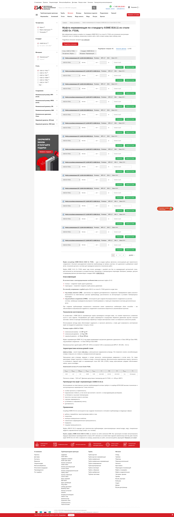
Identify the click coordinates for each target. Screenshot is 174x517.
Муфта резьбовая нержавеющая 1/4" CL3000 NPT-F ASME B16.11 (82, 123)
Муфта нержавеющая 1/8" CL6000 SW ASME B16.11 (79, 84)
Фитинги (70, 13)
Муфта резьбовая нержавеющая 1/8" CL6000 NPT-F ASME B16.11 (82, 97)
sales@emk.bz (121, 8)
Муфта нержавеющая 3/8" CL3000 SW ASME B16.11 (79, 175)
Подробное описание (70, 44)
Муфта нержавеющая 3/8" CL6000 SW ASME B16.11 (79, 188)
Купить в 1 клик (130, 67)
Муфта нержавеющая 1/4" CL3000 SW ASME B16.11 (79, 110)
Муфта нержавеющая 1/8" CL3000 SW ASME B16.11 (79, 58)
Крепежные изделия (90, 13)
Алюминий (54, 16)
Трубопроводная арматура (49, 13)
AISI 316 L (85, 352)
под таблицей (85, 39)
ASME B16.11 (100, 273)
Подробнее (62, 515)
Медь (88, 16)
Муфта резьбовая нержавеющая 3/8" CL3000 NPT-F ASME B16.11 (82, 162)
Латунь (95, 16)
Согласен (71, 515)
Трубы (63, 13)
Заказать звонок (110, 8)
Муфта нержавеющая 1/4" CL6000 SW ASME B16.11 (79, 136)
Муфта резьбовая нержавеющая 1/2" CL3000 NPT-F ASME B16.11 (82, 214)
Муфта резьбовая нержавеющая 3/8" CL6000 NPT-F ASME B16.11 (82, 201)
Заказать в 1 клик (133, 14)
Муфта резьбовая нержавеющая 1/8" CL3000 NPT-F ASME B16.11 (82, 71)
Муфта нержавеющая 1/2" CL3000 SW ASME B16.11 (79, 227)
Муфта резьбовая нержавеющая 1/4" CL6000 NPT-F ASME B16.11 (82, 149)
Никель (69, 16)
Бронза (102, 16)
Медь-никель (79, 16)
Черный (113, 13)
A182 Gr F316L (67, 352)
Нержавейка (44, 16)
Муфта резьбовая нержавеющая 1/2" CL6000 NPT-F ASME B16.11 (82, 240)
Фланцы (78, 13)
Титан (63, 16)
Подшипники (104, 13)
